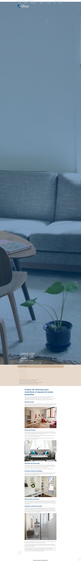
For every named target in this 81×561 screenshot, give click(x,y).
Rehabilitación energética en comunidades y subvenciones (29, 383)
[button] (18, 366)
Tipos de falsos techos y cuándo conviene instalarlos (27, 381)
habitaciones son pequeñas (47, 397)
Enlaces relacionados (22, 378)
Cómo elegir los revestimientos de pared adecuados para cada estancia (31, 382)
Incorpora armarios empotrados (24, 374)
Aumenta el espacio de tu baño (24, 377)
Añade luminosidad (22, 371)
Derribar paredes (21, 370)
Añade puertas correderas (23, 375)
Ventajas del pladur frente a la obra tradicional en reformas (28, 379)
